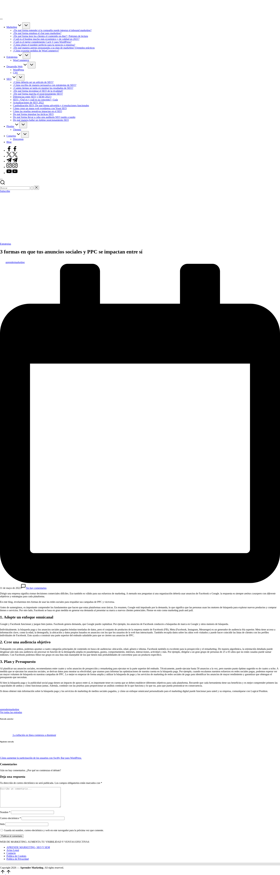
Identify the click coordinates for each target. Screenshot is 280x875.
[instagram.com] (12, 167)
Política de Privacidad (17, 859)
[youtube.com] (12, 173)
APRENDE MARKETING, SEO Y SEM (28, 847)
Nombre (5, 812)
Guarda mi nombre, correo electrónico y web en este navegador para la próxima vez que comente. (54, 830)
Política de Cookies (16, 856)
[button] (32, 188)
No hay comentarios (36, 588)
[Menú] (1, 19)
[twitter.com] (12, 156)
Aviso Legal (12, 850)
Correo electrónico (10, 818)
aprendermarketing (9, 709)
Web (2, 824)
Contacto (11, 853)
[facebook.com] (12, 150)
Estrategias (5, 243)
